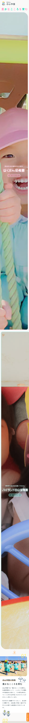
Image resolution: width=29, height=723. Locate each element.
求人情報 (27, 718)
